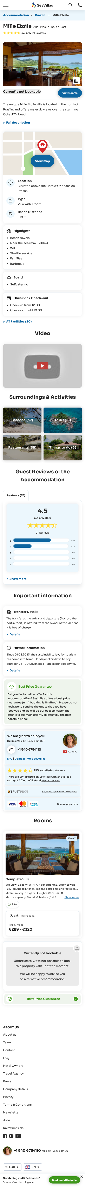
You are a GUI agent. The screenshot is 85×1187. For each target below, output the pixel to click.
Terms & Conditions (17, 1104)
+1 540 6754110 (27, 1150)
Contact (20, 758)
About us (10, 1034)
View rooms (70, 92)
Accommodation (16, 15)
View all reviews (50, 780)
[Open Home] (42, 5)
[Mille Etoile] (42, 366)
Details (14, 634)
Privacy (8, 1097)
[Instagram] (11, 1136)
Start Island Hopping (64, 1180)
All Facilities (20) (19, 321)
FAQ (9, 758)
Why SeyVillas (36, 758)
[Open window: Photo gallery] (42, 64)
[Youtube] (18, 1136)
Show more (18, 579)
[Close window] (81, 1177)
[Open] (5, 5)
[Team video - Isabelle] (70, 741)
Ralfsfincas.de (13, 1128)
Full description (18, 122)
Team (7, 1042)
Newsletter (11, 1112)
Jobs (7, 1120)
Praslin (40, 15)
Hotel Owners (13, 1066)
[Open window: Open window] (80, 5)
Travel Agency (13, 1073)
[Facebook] (5, 1136)
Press (7, 1081)
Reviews (42, 532)
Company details (15, 1089)
